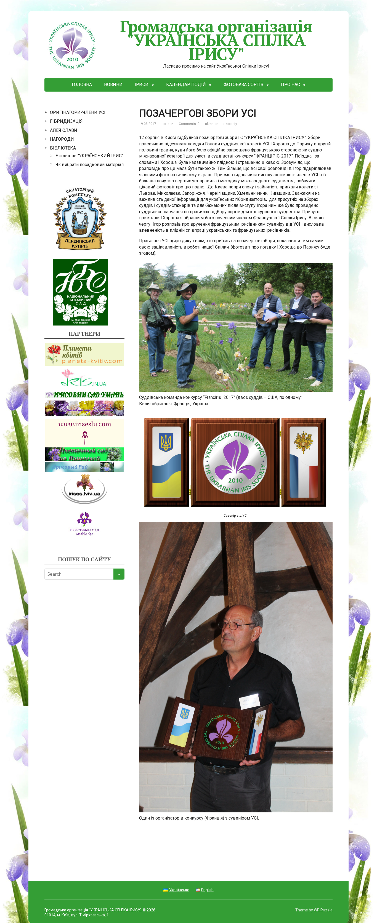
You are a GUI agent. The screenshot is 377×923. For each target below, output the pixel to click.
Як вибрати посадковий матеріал (89, 164)
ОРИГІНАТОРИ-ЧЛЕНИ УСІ (77, 112)
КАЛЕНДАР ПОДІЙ (186, 84)
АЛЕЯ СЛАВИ (63, 130)
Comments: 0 (189, 124)
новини (167, 124)
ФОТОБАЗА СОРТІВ (243, 84)
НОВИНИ (113, 84)
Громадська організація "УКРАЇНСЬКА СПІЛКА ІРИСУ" (216, 39)
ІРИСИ (141, 84)
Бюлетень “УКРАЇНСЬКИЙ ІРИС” (89, 155)
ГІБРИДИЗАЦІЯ (66, 121)
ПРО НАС (290, 84)
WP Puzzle (323, 910)
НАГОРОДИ (62, 139)
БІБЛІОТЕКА (63, 148)
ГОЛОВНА (82, 84)
